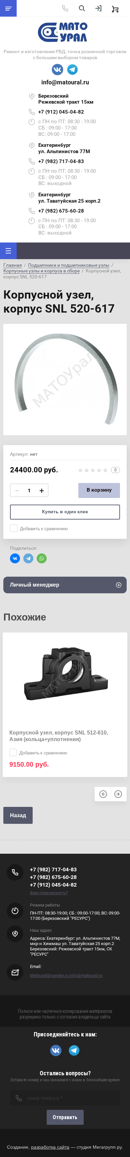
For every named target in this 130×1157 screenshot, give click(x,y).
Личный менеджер (34, 585)
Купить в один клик (65, 511)
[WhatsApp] (42, 558)
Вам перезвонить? (49, 892)
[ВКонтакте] (15, 558)
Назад (18, 815)
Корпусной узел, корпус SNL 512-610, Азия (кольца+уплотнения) (58, 736)
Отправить (65, 1117)
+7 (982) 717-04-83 (61, 161)
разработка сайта (50, 1147)
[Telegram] (28, 558)
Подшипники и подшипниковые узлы (68, 265)
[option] (65, 379)
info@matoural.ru (65, 82)
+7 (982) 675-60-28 (61, 211)
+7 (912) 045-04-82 (61, 112)
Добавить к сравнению (44, 528)
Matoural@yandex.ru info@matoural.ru (66, 975)
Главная (12, 265)
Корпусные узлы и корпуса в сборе (41, 270)
